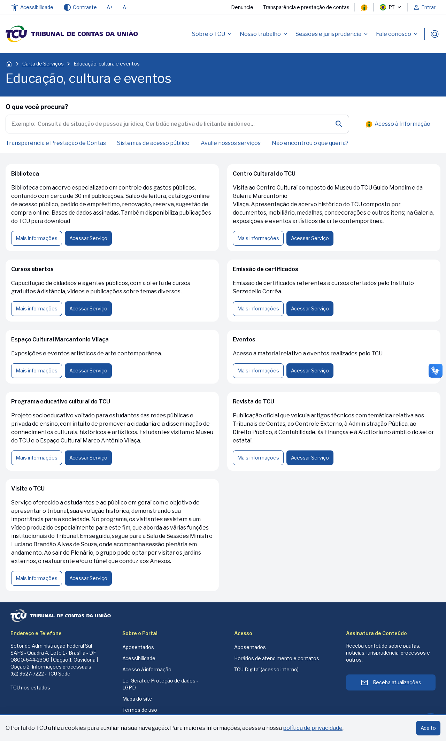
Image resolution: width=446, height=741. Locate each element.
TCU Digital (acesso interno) (266, 669)
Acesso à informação (146, 669)
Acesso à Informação (402, 124)
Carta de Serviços (43, 64)
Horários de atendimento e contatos (276, 658)
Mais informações (36, 238)
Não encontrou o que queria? (310, 143)
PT (392, 7)
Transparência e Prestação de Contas (56, 143)
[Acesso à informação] (364, 7)
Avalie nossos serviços (231, 143)
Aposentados (138, 647)
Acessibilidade (138, 658)
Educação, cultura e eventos (107, 64)
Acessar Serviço (88, 238)
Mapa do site (137, 699)
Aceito (428, 728)
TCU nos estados (30, 687)
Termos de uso (139, 710)
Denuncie (242, 7)
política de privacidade (313, 728)
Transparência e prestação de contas (306, 7)
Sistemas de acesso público (153, 143)
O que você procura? (37, 106)
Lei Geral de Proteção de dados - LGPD (160, 684)
